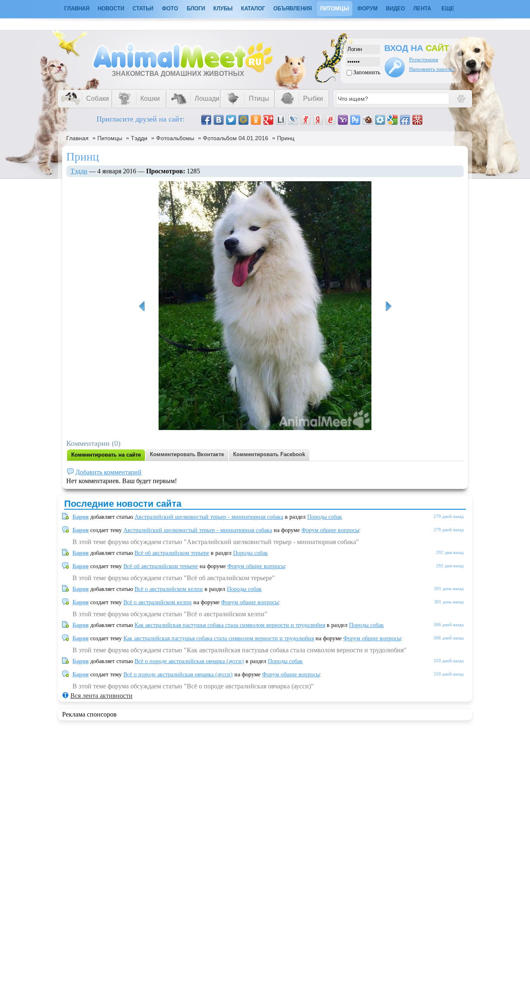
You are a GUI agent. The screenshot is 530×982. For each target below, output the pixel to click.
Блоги (196, 8)
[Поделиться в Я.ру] (306, 120)
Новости (111, 8)
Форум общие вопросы (330, 530)
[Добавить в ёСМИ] (330, 120)
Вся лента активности (101, 695)
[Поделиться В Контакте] (219, 120)
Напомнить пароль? (432, 69)
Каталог (253, 8)
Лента (422, 8)
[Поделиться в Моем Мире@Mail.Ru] (243, 120)
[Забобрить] (368, 120)
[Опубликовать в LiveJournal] (293, 120)
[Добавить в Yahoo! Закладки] (343, 120)
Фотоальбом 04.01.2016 (235, 138)
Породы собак (324, 517)
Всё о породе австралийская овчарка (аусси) (189, 661)
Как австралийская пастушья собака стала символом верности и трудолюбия (230, 625)
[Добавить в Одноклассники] (256, 120)
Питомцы (334, 8)
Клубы (223, 8)
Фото (170, 8)
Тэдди (139, 138)
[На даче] (388, 306)
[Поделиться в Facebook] (206, 120)
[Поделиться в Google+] (268, 120)
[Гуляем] (141, 306)
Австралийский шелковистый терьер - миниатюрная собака (209, 517)
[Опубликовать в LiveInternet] (281, 120)
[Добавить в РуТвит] (355, 120)
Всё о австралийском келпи (169, 589)
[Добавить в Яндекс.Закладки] (318, 120)
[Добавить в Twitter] (231, 120)
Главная (77, 138)
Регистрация (423, 59)
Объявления (292, 8)
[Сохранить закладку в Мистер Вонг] (417, 120)
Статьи (142, 8)
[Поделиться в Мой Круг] (380, 120)
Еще (447, 8)
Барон (80, 517)
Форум (367, 8)
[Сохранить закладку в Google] (393, 120)
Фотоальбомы (175, 138)
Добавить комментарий (108, 472)
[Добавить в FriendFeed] (405, 120)
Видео (395, 8)
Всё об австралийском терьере (172, 553)
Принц (285, 138)
